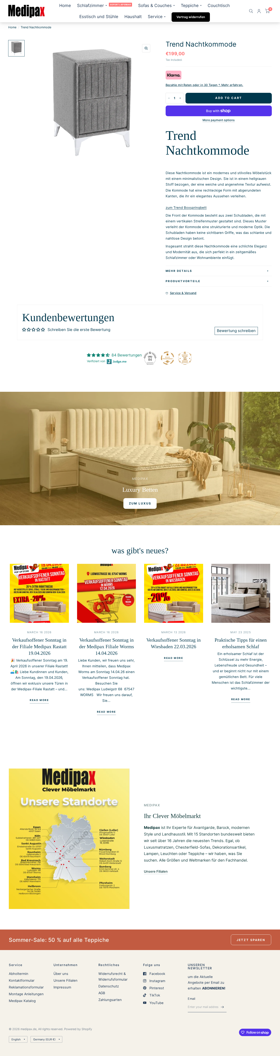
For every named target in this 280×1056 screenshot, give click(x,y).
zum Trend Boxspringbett (186, 208)
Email (191, 998)
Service (155, 16)
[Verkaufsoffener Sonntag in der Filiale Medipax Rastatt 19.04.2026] (39, 593)
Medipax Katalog (22, 1001)
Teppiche (190, 5)
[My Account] (259, 11)
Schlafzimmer (90, 5)
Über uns (60, 974)
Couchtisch (219, 5)
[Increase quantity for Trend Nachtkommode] (180, 98)
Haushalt (133, 16)
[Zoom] (146, 48)
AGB (101, 993)
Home (65, 5)
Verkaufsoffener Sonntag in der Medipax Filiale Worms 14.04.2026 (106, 646)
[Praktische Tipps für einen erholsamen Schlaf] (240, 593)
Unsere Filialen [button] (156, 871)
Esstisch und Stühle (98, 16)
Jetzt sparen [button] (251, 940)
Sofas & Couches (155, 5)
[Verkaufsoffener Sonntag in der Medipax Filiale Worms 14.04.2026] (106, 593)
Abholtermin (18, 974)
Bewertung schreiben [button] (236, 330)
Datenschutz (108, 986)
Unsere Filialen (65, 980)
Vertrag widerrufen (190, 17)
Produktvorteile (183, 281)
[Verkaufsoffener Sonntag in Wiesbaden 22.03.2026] (173, 593)
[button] (140, 503)
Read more (39, 700)
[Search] (251, 11)
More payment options (219, 120)
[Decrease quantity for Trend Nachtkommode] (169, 98)
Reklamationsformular (26, 987)
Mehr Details (179, 270)
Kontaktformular (21, 980)
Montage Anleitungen (26, 994)
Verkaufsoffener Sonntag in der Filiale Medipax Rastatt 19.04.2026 (39, 646)
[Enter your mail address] (222, 1007)
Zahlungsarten (110, 1000)
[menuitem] (65, 5)
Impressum (62, 987)
